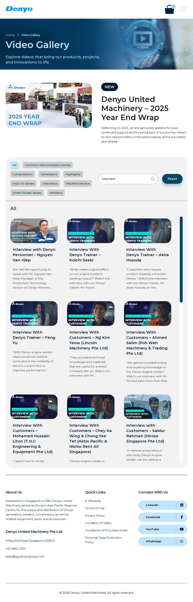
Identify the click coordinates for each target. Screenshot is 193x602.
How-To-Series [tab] (23, 183)
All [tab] (15, 165)
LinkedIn (152, 505)
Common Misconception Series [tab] (47, 165)
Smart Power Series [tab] (27, 193)
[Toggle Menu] (184, 9)
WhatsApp (153, 541)
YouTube (152, 529)
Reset (172, 179)
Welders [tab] (56, 193)
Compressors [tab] (23, 174)
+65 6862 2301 (16, 548)
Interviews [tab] (49, 183)
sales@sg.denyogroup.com (25, 556)
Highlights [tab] (73, 174)
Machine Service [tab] (78, 183)
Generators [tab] (49, 174)
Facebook (153, 517)
